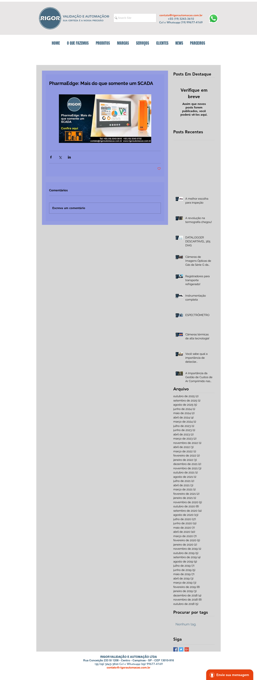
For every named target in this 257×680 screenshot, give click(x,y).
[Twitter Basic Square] (181, 649)
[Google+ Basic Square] (187, 649)
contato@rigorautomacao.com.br (180, 15)
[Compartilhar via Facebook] (51, 157)
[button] (102, 43)
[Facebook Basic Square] (175, 649)
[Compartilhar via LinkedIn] (69, 157)
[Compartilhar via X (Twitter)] (60, 157)
